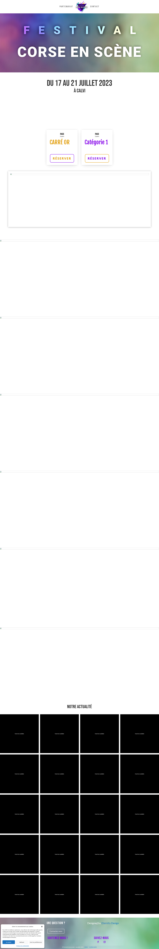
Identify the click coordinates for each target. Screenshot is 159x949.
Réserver (62, 158)
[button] (42, 926)
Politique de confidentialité (22, 946)
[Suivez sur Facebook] (98, 942)
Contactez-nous (56, 931)
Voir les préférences (36, 942)
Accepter (8, 942)
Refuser (22, 942)
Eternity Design (110, 923)
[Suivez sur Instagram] (104, 942)
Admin (86, 947)
